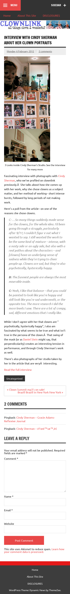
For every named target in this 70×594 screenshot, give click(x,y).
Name (8, 496)
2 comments (45, 51)
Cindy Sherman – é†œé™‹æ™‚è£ (36, 428)
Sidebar (56, 5)
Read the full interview (18, 369)
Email (8, 510)
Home (7, 15)
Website (9, 523)
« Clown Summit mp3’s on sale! (26, 389)
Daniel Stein (30, 339)
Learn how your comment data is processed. (34, 550)
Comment (11, 458)
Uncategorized (14, 378)
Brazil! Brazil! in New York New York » (40, 392)
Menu (14, 5)
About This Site (27, 15)
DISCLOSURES (51, 15)
